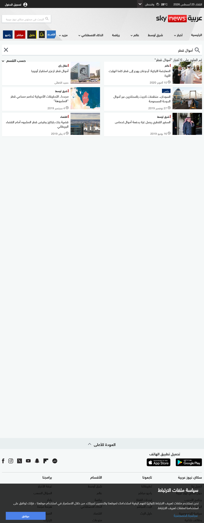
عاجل (32, 34)
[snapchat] (37, 460)
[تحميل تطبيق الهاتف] (173, 462)
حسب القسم (15, 60)
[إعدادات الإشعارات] (42, 34)
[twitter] (19, 460)
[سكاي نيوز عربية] (179, 18)
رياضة (116, 34)
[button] (20, 34)
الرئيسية (196, 34)
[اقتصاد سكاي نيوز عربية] (51, 34)
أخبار (179, 34)
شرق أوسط (155, 34)
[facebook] (3, 460)
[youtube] (28, 460)
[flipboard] (45, 460)
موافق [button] (25, 515)
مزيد (65, 34)
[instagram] (10, 460)
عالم (136, 34)
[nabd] (54, 460)
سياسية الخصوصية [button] (186, 515)
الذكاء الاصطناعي (92, 34)
